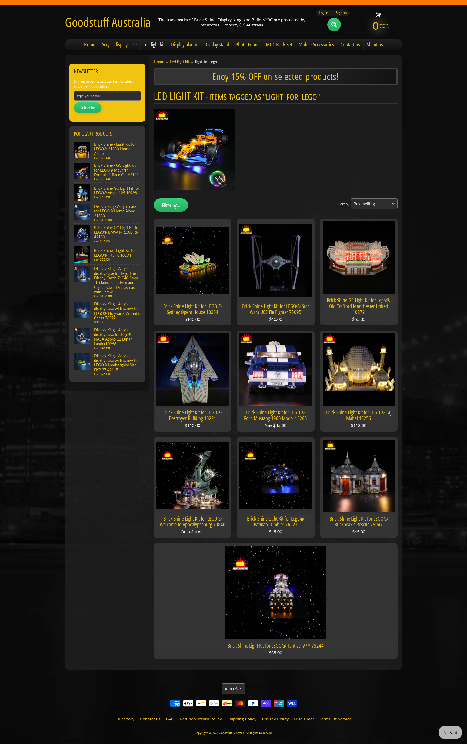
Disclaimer (304, 718)
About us (374, 44)
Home (89, 44)
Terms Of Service (335, 718)
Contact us (350, 44)
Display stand (217, 44)
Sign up (341, 13)
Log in (323, 13)
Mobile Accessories (316, 44)
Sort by (343, 204)
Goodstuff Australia (108, 22)
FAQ (170, 718)
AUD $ (231, 688)
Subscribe (87, 108)
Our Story (124, 718)
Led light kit (154, 44)
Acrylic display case (119, 44)
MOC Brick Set (279, 44)
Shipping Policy (241, 718)
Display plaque (184, 44)
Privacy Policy (275, 718)
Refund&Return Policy (201, 718)
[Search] (334, 24)
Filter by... (171, 205)
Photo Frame (247, 44)
